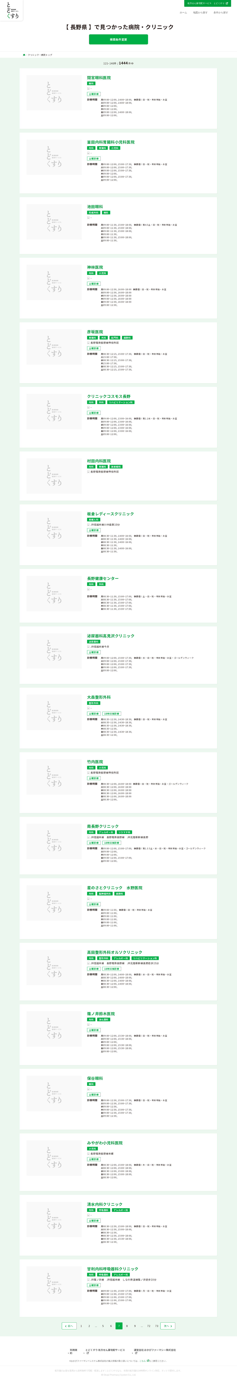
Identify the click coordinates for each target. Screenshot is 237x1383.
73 (156, 1326)
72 (148, 1326)
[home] (24, 54)
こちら (142, 1361)
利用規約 (73, 1351)
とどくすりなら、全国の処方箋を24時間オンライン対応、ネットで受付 (140, 1370)
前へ (70, 1326)
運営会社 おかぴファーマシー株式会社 (155, 1350)
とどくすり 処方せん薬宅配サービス (105, 1350)
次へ (166, 1326)
